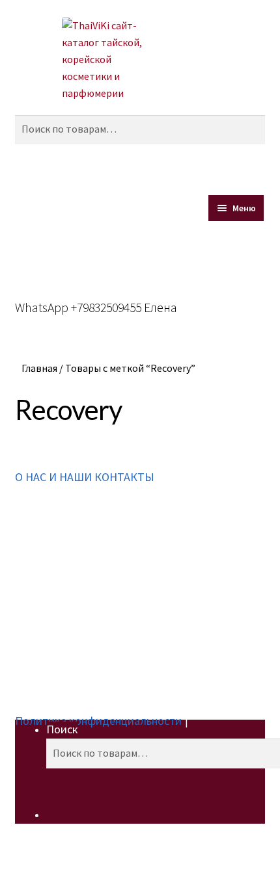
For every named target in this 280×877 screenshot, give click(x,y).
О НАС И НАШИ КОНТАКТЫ (84, 476)
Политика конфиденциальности (98, 720)
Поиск (62, 729)
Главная (39, 367)
